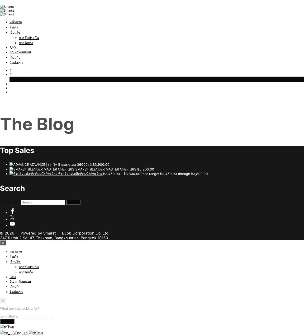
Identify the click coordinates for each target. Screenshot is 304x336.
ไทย (10, 327)
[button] (11, 71)
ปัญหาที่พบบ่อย (20, 52)
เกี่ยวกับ (15, 57)
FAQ (13, 48)
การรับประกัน (29, 38)
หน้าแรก (16, 22)
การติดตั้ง (26, 43)
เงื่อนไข (15, 32)
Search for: (10, 202)
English (22, 333)
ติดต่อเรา (16, 62)
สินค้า (14, 27)
